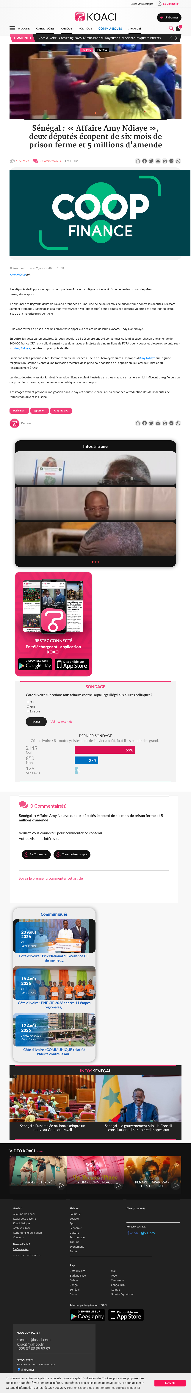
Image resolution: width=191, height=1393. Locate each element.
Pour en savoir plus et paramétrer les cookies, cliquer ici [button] (103, 1387)
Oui (32, 702)
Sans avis (35, 711)
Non (32, 706)
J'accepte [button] (170, 1383)
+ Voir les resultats (60, 721)
